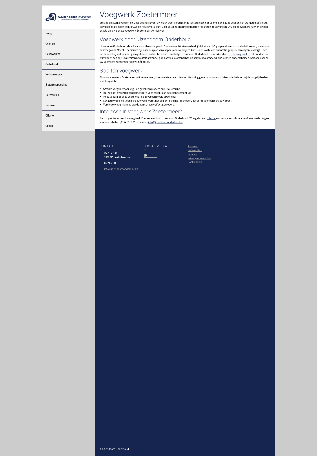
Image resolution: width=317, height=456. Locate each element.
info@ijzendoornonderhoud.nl (165, 122)
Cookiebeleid (195, 162)
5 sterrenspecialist (56, 84)
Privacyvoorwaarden (199, 158)
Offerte (49, 115)
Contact (49, 126)
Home (48, 33)
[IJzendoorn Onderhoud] (68, 16)
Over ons (50, 44)
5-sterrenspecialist (239, 54)
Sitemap (192, 154)
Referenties (52, 95)
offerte (211, 118)
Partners (50, 105)
